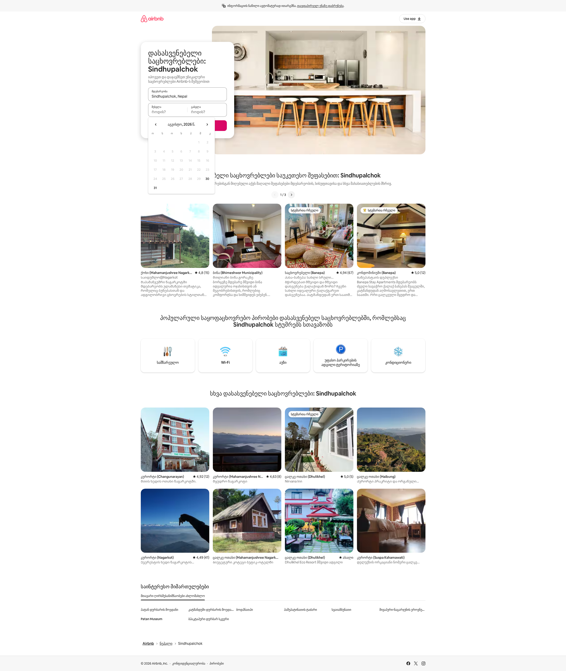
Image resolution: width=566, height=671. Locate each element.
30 (207, 179)
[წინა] (274, 194)
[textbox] (168, 112)
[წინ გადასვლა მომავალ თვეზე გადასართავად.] (207, 124)
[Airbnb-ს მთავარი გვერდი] (152, 19)
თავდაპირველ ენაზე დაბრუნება (320, 6)
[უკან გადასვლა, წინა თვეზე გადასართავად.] (156, 124)
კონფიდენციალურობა (188, 663)
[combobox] (187, 96)
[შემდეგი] (291, 194)
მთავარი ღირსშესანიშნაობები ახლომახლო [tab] (173, 596)
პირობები (216, 663)
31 (155, 188)
